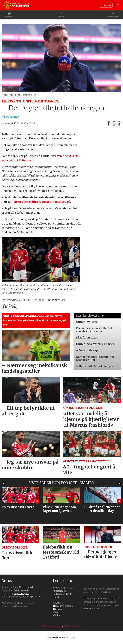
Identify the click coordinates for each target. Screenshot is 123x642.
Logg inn (106, 5)
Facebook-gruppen (64, 606)
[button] (4, 483)
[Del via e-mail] (119, 123)
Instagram (59, 609)
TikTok (57, 615)
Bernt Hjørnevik (21, 590)
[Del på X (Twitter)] (114, 123)
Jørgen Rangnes (21, 593)
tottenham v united (16, 300)
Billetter (61, 17)
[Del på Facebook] (109, 123)
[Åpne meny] (118, 5)
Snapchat (58, 612)
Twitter (58, 603)
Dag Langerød (26, 587)
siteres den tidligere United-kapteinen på (42, 201)
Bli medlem (9, 17)
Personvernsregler (52, 626)
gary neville (56, 300)
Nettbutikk (112, 17)
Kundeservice (59, 591)
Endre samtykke (72, 626)
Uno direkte (58, 597)
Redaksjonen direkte (62, 594)
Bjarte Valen (35, 597)
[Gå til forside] (16, 5)
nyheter (39, 300)
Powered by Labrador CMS (61, 637)
